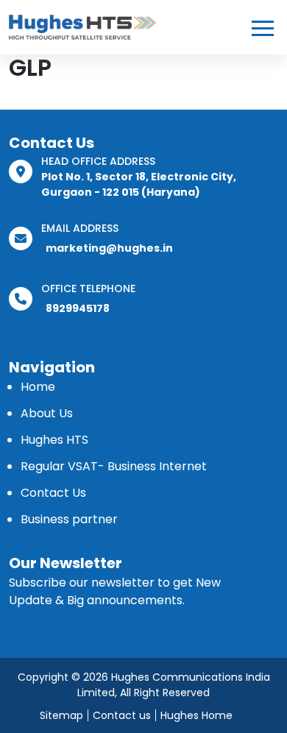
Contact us (122, 715)
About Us (47, 413)
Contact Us (53, 492)
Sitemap (61, 715)
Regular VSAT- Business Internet (114, 466)
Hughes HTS (54, 439)
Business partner (69, 519)
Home (38, 386)
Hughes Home (196, 715)
